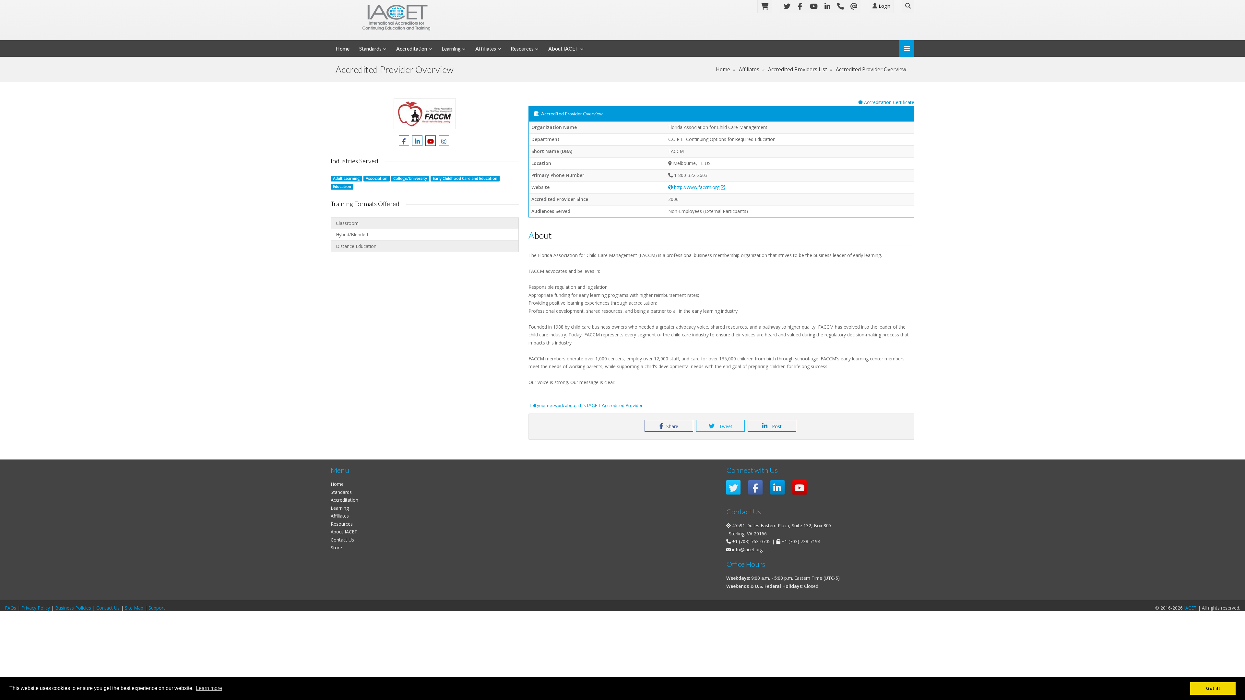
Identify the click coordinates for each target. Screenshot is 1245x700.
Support (156, 608)
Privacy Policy (35, 608)
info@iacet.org (747, 549)
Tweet (725, 426)
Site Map (134, 608)
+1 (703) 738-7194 (801, 541)
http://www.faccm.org (697, 187)
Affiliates (485, 48)
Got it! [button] (1213, 688)
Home (343, 48)
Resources (522, 48)
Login (883, 6)
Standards (370, 48)
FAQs (10, 608)
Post (776, 426)
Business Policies (73, 608)
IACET (1190, 608)
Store (336, 547)
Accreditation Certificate (888, 102)
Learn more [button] (209, 688)
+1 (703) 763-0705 (751, 541)
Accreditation (411, 48)
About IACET (563, 48)
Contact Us (342, 540)
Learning (451, 48)
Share (672, 426)
